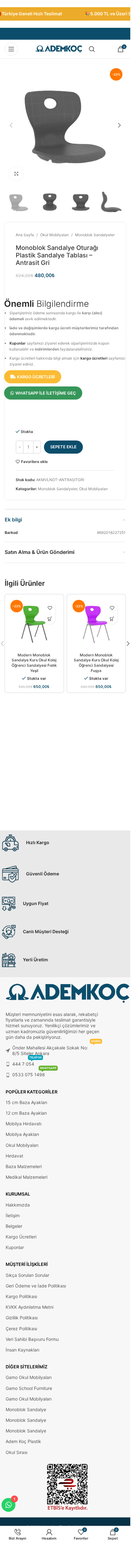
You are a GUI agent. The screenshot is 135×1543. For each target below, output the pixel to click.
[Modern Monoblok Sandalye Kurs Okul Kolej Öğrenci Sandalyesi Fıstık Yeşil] (34, 624)
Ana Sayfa (25, 234)
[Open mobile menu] (11, 49)
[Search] (92, 49)
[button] (11, 125)
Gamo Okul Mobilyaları (28, 1377)
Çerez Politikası (21, 1328)
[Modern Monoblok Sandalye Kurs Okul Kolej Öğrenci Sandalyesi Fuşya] (96, 624)
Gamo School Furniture (29, 1388)
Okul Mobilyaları (54, 234)
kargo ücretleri (93, 358)
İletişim (13, 1215)
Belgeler (14, 1226)
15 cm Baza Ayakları (26, 1102)
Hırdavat (14, 1155)
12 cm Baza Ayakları (26, 1113)
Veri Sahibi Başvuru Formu (32, 1339)
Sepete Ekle (63, 446)
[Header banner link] (65, 14)
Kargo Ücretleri (21, 1236)
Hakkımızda (18, 1204)
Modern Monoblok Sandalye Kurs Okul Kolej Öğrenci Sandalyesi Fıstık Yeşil (34, 663)
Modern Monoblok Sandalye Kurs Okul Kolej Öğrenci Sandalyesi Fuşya (96, 663)
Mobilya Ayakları (22, 1134)
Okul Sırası (16, 1452)
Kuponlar (17, 343)
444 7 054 (27, 1063)
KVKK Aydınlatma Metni (29, 1307)
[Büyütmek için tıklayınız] (16, 174)
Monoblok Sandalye (26, 1409)
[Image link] (67, 1487)
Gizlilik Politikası (22, 1317)
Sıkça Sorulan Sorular (27, 1275)
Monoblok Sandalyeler (95, 234)
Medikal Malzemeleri (26, 1177)
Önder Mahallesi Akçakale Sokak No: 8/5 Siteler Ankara (56, 1049)
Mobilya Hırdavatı (23, 1123)
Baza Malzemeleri (24, 1166)
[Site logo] (59, 48)
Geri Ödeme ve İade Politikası (36, 1285)
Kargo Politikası (21, 1296)
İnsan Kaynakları (22, 1349)
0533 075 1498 (34, 1073)
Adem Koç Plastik (23, 1441)
